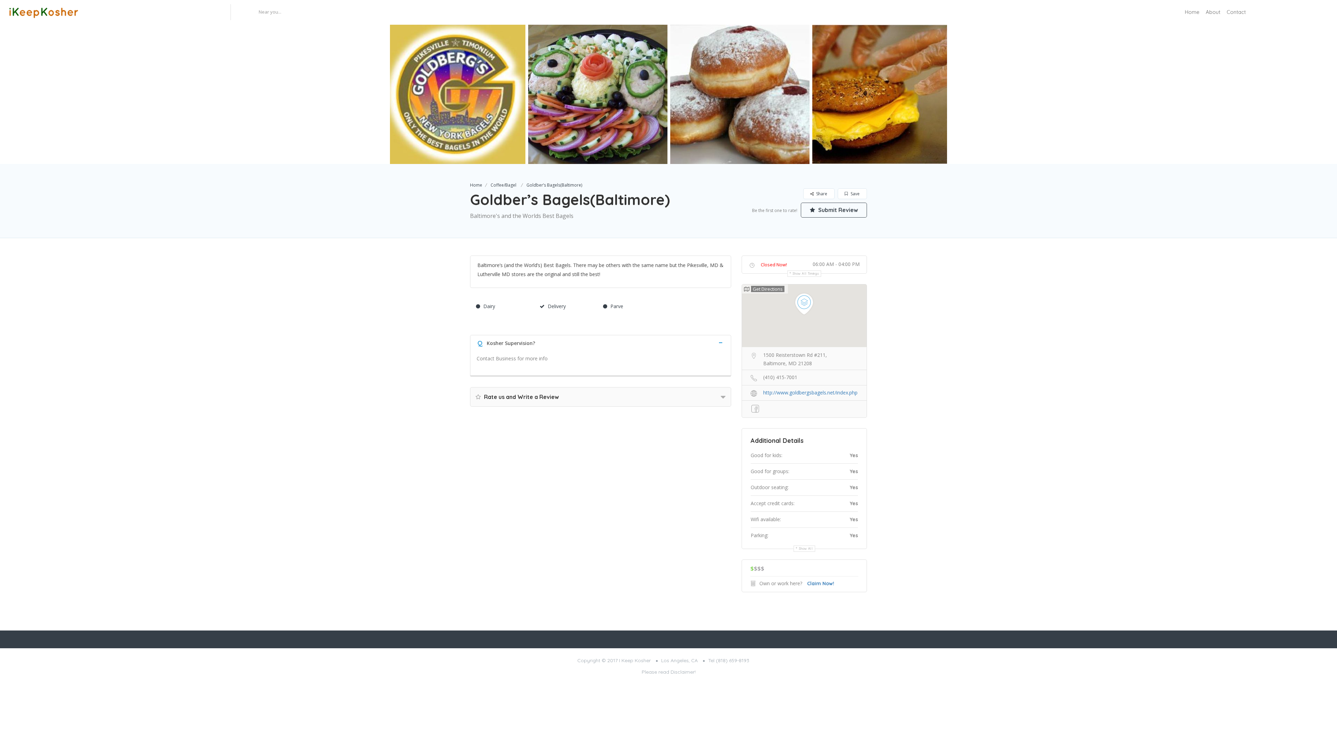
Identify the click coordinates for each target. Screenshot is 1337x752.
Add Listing (1307, 12)
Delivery (557, 306)
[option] (456, 94)
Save (855, 194)
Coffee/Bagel (503, 185)
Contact (1236, 12)
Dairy (489, 306)
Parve (616, 306)
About (1213, 12)
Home (1192, 12)
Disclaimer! (683, 672)
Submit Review (837, 209)
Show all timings (806, 273)
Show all (806, 548)
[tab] (600, 342)
